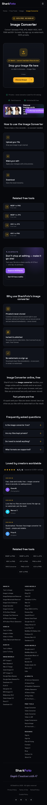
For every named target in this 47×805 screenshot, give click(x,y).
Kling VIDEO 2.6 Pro (31, 609)
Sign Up (27, 738)
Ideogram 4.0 (7, 689)
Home (5, 11)
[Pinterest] (16, 800)
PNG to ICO (25, 566)
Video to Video (8, 636)
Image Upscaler (8, 606)
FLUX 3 (5, 685)
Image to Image (8, 593)
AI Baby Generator (31, 689)
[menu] (42, 3)
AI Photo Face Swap (9, 618)
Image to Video (8, 633)
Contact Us (28, 754)
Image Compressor (31, 720)
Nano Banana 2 (8, 663)
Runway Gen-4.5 (30, 637)
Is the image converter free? (17, 425)
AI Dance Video (30, 692)
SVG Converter (11, 566)
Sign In (27, 735)
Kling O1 (27, 606)
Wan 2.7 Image (7, 667)
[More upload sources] (31, 79)
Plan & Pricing (29, 741)
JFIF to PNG (24, 561)
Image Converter (30, 707)
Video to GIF (29, 717)
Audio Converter (30, 714)
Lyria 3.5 (27, 659)
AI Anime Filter (29, 683)
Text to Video (7, 630)
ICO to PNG (37, 566)
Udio (26, 671)
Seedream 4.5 (7, 682)
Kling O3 (27, 593)
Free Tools (13, 11)
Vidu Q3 (27, 596)
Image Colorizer (8, 609)
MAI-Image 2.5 (8, 692)
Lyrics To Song (8, 651)
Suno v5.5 (28, 668)
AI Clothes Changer (9, 612)
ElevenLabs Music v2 (31, 655)
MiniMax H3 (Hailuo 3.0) (32, 631)
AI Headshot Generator (32, 686)
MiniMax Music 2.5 (31, 652)
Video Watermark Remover (12, 640)
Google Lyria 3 (29, 649)
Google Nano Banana (10, 676)
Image (21, 11)
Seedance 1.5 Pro (30, 599)
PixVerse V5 (29, 634)
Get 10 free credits (15, 277)
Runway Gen (29, 612)
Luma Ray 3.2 (29, 628)
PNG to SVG (36, 561)
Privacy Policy (12, 790)
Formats (27, 745)
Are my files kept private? (16, 433)
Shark (9, 4)
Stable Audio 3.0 (30, 665)
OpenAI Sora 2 (29, 615)
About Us (28, 757)
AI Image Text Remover (10, 615)
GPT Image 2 (7, 660)
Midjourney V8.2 (8, 695)
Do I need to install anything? (17, 441)
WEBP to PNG (10, 556)
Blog (26, 751)
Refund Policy (34, 790)
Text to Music (7, 648)
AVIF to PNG (23, 572)
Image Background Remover (12, 596)
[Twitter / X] (26, 800)
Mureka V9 (28, 662)
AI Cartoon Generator (32, 680)
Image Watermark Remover (12, 599)
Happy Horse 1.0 (30, 625)
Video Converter (30, 711)
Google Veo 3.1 (30, 621)
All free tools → (30, 726)
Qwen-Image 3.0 (8, 698)
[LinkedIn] (31, 800)
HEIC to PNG (10, 561)
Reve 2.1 (5, 701)
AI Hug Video (29, 696)
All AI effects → (30, 699)
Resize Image (29, 723)
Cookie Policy (23, 794)
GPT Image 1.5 (8, 673)
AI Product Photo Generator (12, 621)
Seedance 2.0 (29, 590)
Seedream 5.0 (7, 704)
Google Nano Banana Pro (11, 679)
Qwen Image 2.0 (8, 670)
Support (27, 748)
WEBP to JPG (24, 556)
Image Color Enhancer (10, 603)
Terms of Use (23, 790)
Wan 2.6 (27, 603)
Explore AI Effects (15, 271)
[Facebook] (21, 800)
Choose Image (21, 80)
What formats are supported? (18, 450)
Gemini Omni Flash (31, 618)
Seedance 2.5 (29, 640)
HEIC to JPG (37, 556)
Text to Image (7, 590)
